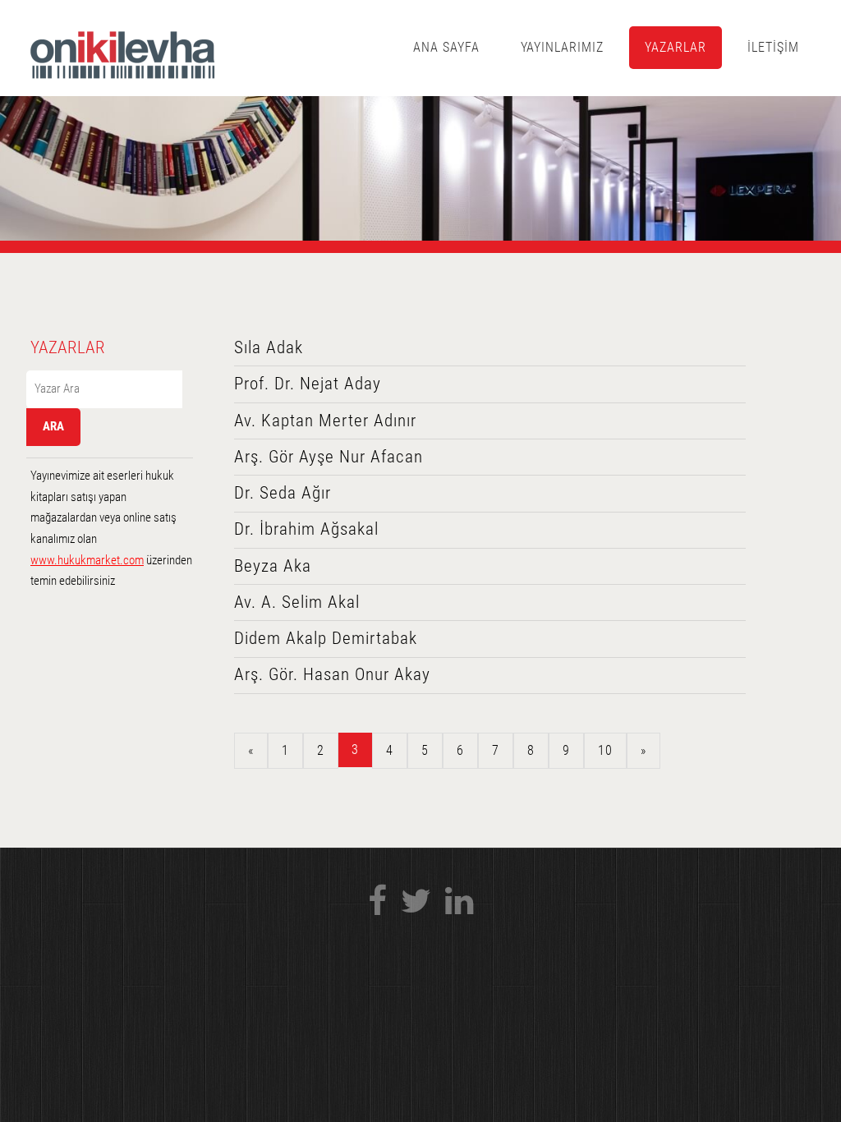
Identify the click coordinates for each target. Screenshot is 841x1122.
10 (605, 750)
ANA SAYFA (446, 47)
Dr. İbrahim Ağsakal (306, 529)
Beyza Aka (272, 566)
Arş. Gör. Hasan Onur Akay (332, 674)
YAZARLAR (675, 47)
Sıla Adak (268, 347)
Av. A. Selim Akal (297, 602)
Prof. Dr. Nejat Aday (307, 383)
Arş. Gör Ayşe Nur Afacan (328, 457)
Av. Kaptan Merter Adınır (325, 420)
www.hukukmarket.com (87, 560)
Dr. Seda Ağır (282, 493)
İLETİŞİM (773, 47)
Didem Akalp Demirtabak (325, 638)
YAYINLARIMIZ (562, 47)
